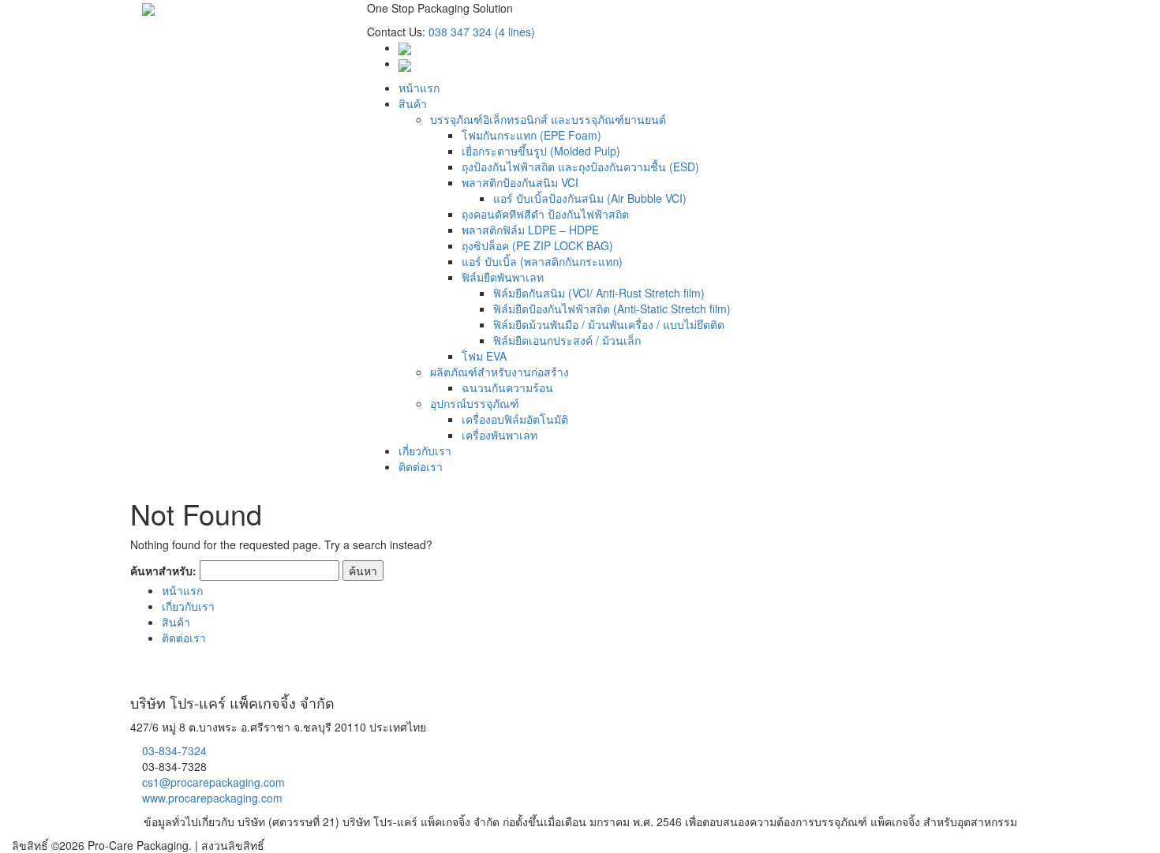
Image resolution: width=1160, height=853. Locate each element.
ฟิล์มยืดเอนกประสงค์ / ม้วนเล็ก (567, 340)
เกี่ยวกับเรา (425, 450)
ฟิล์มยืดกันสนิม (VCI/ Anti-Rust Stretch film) (599, 293)
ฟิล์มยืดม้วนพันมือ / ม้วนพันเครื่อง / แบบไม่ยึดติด (608, 324)
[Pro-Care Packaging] (148, 8)
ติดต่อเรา (421, 466)
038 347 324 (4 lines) (481, 31)
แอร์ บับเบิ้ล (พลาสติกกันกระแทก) (542, 261)
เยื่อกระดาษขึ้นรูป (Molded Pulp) (541, 151)
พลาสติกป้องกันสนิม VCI (520, 182)
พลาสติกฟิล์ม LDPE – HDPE (530, 230)
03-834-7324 (174, 750)
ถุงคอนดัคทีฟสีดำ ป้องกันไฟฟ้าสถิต (545, 214)
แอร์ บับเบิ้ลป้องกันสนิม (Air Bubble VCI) (590, 198)
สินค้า (413, 103)
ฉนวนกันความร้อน (507, 387)
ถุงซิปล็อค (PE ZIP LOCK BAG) (537, 245)
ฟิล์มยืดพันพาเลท (503, 277)
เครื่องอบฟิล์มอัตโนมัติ (515, 419)
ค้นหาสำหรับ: (163, 570)
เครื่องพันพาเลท (499, 435)
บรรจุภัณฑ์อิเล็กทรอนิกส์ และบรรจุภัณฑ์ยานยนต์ (548, 119)
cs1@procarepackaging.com (213, 782)
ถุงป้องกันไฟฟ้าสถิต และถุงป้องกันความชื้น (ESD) (580, 166)
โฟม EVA (484, 356)
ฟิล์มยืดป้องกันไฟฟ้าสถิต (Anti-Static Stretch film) (612, 308)
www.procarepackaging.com (212, 798)
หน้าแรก (419, 87)
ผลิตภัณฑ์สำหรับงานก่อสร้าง (499, 372)
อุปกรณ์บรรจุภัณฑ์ (474, 403)
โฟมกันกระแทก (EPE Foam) (531, 135)
